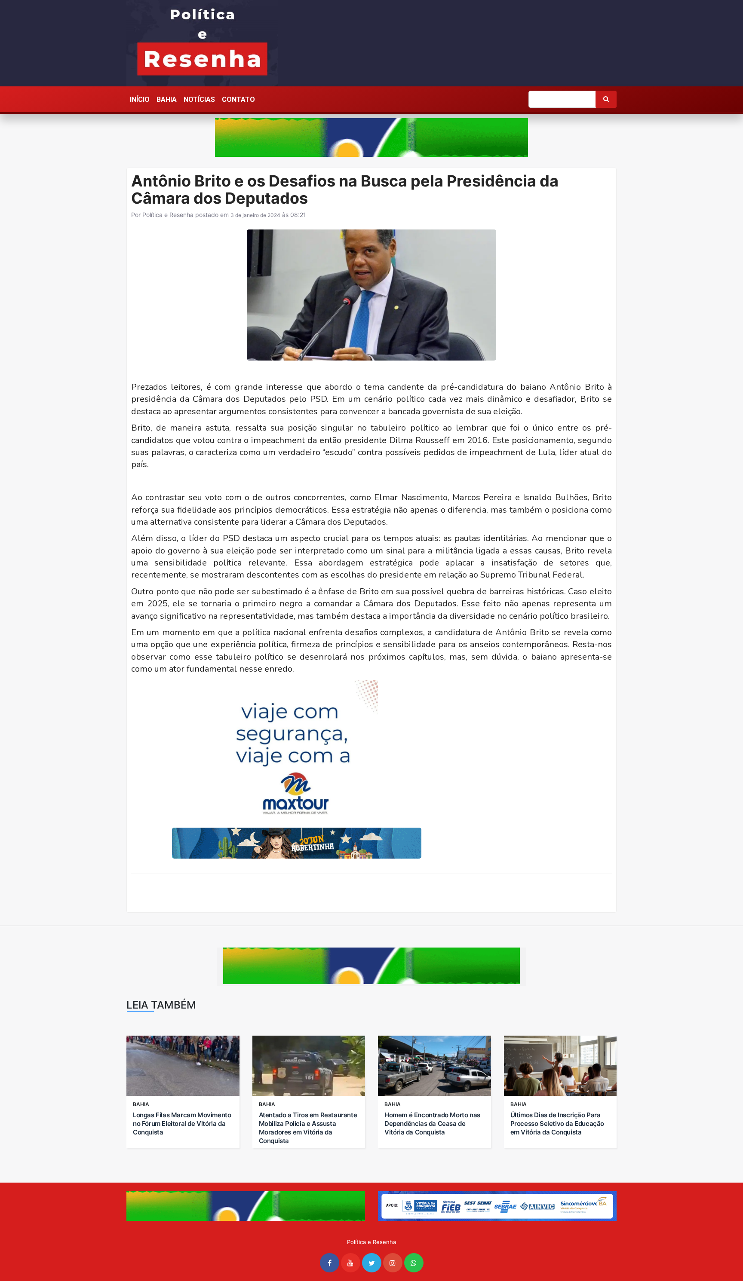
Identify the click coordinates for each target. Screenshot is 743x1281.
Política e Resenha (167, 214)
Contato (238, 99)
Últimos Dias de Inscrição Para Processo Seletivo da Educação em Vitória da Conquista (557, 1123)
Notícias (199, 99)
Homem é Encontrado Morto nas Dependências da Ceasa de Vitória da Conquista (432, 1123)
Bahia (167, 99)
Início (140, 99)
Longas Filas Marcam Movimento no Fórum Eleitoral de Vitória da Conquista (182, 1123)
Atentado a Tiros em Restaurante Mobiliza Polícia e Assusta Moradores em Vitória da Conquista (308, 1128)
